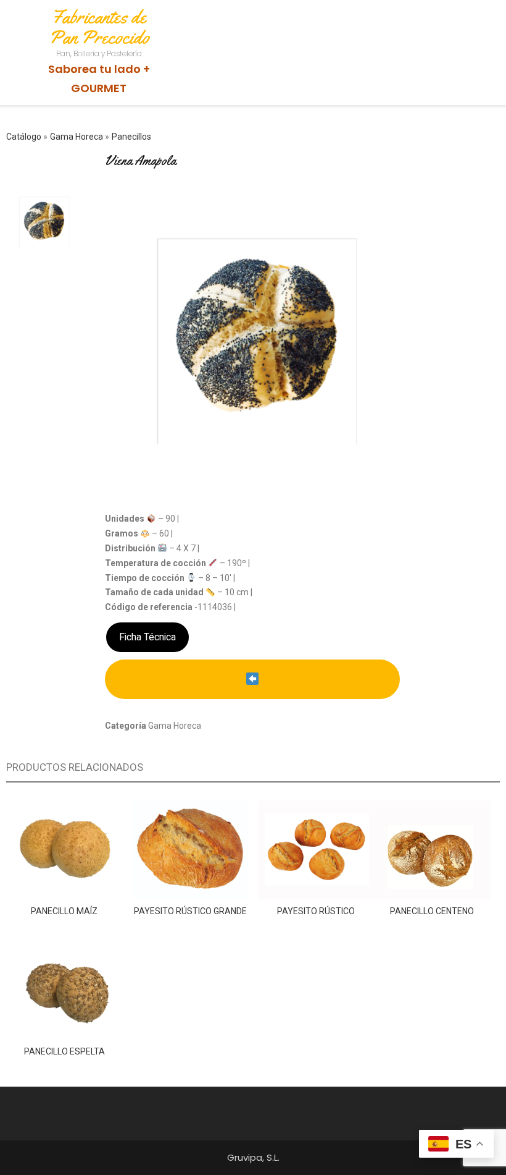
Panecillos (131, 137)
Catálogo (24, 137)
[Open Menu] (464, 26)
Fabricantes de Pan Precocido (99, 27)
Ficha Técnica (147, 637)
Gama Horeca (77, 137)
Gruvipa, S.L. (253, 1157)
